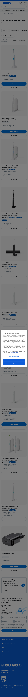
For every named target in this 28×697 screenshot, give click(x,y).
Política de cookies (9, 353)
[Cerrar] (24, 331)
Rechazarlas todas (13, 360)
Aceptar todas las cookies (13, 364)
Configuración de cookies (13, 357)
